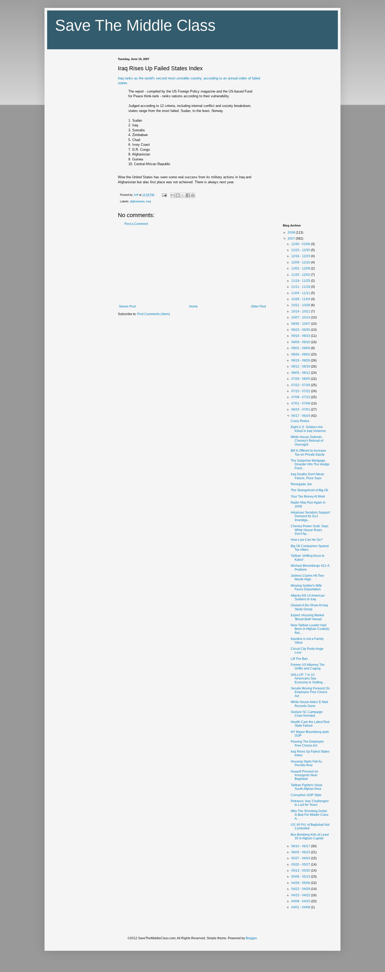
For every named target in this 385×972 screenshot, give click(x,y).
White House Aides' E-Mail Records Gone (309, 704)
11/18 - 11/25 (301, 281)
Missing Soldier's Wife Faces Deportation (306, 587)
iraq (148, 201)
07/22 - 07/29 (301, 385)
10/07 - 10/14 (301, 317)
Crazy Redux (300, 421)
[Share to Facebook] (187, 195)
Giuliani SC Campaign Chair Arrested (307, 713)
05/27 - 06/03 (301, 858)
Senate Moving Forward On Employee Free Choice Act (310, 692)
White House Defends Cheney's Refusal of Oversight (307, 440)
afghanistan (137, 201)
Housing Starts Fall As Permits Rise (306, 763)
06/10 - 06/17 (301, 846)
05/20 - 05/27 (301, 864)
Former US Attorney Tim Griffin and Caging (307, 666)
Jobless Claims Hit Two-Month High (308, 577)
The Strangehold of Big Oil (309, 490)
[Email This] (172, 195)
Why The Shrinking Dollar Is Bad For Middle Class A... (309, 814)
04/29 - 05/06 (301, 883)
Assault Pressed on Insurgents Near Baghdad (304, 775)
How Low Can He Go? (307, 540)
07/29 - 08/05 (301, 379)
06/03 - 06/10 (301, 852)
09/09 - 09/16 (301, 342)
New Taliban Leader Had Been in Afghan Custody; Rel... (310, 629)
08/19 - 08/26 (301, 360)
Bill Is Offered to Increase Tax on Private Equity (308, 452)
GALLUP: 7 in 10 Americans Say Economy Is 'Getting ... (308, 678)
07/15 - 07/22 (301, 391)
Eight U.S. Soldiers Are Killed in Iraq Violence (308, 429)
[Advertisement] (192, 265)
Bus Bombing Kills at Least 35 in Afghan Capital (310, 836)
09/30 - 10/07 (301, 324)
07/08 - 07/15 (301, 397)
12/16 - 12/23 (301, 256)
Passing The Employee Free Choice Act (307, 743)
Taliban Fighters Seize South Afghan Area (306, 787)
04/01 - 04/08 (301, 907)
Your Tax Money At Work (308, 496)
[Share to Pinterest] (192, 195)
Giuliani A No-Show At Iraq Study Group (309, 607)
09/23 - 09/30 (301, 330)
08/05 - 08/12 (301, 373)
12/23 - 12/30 (301, 250)
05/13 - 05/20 (301, 870)
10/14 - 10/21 (301, 311)
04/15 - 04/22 (301, 895)
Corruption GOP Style (306, 795)
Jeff (136, 194)
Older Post (258, 306)
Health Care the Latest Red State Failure (310, 723)
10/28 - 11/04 (301, 299)
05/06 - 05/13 (301, 876)
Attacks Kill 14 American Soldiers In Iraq (308, 597)
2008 (292, 232)
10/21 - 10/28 (301, 305)
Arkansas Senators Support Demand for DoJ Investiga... (310, 516)
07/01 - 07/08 (301, 403)
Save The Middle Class (135, 25)
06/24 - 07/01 (301, 409)
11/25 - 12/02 (301, 275)
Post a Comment (136, 224)
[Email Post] (164, 194)
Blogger (251, 938)
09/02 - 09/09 (301, 348)
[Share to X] (182, 195)
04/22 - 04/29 (301, 889)
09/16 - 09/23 (301, 336)
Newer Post (127, 306)
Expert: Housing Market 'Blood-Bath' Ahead (307, 617)
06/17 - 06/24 (301, 416)
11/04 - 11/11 (301, 293)
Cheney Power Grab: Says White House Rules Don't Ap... (309, 530)
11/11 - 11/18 (301, 287)
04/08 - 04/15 (301, 901)
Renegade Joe (301, 484)
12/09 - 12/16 (301, 262)
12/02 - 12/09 (301, 268)
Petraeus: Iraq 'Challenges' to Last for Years (310, 803)
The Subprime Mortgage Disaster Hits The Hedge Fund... (310, 464)
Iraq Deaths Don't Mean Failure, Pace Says (307, 476)
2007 (292, 238)
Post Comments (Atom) (153, 314)
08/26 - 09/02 (301, 354)
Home (193, 306)
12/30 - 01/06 (301, 244)
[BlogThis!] (177, 195)
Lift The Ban (299, 659)
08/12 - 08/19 (301, 366)
